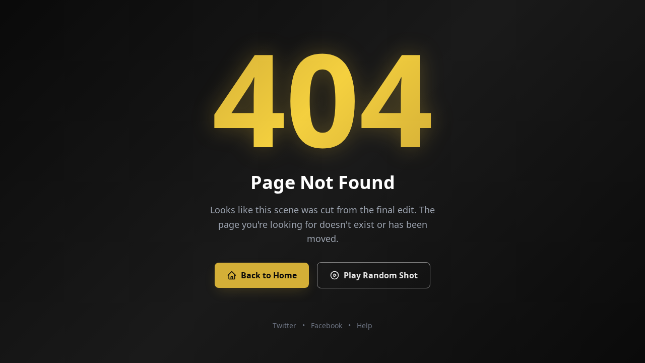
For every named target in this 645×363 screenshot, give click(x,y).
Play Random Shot (381, 275)
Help (364, 325)
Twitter (284, 325)
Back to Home (269, 275)
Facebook (326, 325)
